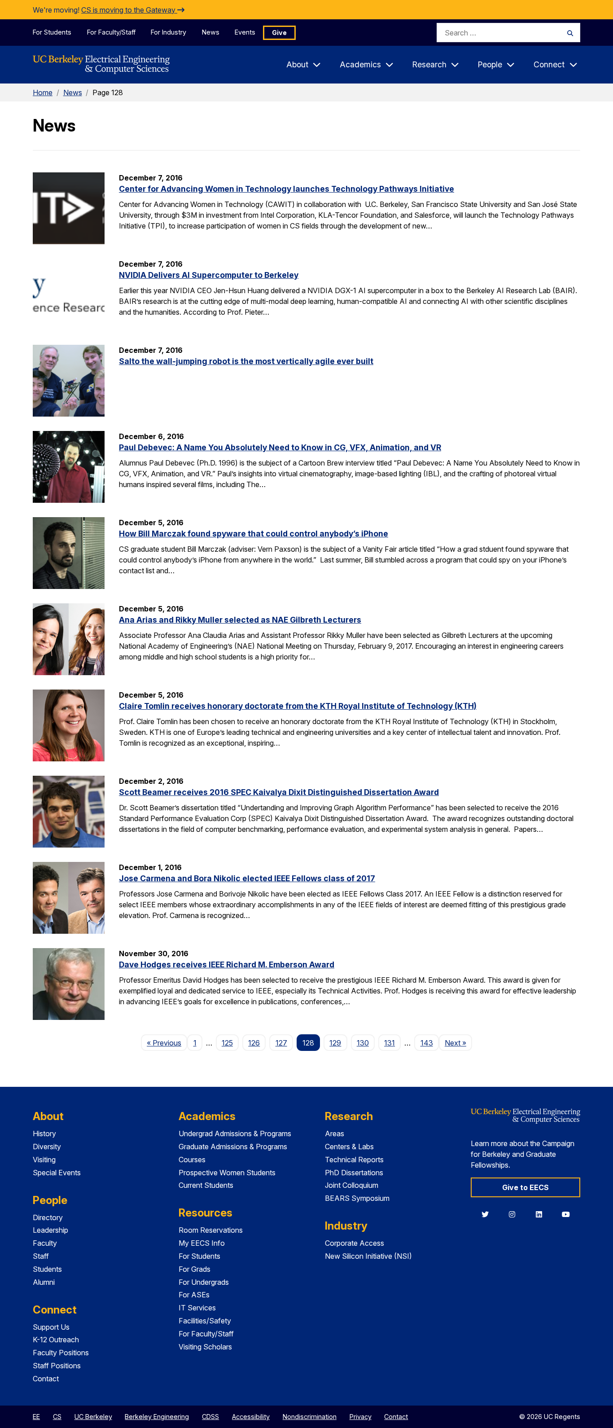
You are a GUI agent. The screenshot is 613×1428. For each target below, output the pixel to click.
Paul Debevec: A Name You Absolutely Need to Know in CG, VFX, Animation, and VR (280, 447)
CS (57, 1416)
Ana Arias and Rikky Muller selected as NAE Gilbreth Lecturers (240, 619)
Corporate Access (354, 1243)
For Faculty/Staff (111, 32)
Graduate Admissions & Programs (233, 1146)
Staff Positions (57, 1365)
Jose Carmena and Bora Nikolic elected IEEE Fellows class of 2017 (247, 878)
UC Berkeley (93, 1416)
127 (281, 1042)
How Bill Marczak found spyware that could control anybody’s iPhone (253, 533)
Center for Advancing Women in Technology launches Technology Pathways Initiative (286, 188)
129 (335, 1042)
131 (389, 1042)
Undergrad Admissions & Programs (235, 1133)
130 (363, 1042)
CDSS (210, 1416)
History (44, 1133)
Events (245, 32)
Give (279, 32)
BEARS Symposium (357, 1198)
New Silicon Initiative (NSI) (368, 1256)
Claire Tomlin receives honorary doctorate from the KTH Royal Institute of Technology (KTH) (298, 706)
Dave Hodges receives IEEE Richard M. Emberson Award (226, 964)
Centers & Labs (349, 1146)
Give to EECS (525, 1187)
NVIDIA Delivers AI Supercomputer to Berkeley (208, 275)
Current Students (206, 1185)
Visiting (44, 1159)
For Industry (168, 32)
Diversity (47, 1146)
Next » (458, 1042)
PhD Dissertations (354, 1172)
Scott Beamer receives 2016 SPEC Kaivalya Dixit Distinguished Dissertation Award (279, 792)
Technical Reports (354, 1159)
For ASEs (194, 1294)
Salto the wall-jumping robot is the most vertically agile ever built (246, 361)
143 (426, 1042)
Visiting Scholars (205, 1346)
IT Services (197, 1307)
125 (227, 1042)
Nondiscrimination (310, 1416)
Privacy (361, 1416)
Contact (46, 1378)
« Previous (167, 1042)
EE (36, 1416)
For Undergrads (204, 1282)
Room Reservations (211, 1230)
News (210, 32)
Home (43, 92)
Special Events (57, 1172)
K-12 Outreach (56, 1339)
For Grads (194, 1269)
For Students (52, 32)
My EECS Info (202, 1243)
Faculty (45, 1243)
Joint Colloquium (351, 1185)
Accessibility (251, 1416)
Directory (48, 1217)
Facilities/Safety (205, 1320)
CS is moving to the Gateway (129, 9)
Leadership (50, 1230)
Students (47, 1269)
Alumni (44, 1282)
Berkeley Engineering (157, 1416)
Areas (334, 1133)
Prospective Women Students (227, 1172)
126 (254, 1042)
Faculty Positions (61, 1352)
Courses (192, 1159)
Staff (41, 1256)
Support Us (51, 1327)
